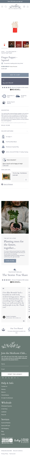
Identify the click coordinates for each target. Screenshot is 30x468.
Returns (3, 392)
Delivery (3, 389)
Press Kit (3, 414)
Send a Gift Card (5, 425)
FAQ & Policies (5, 395)
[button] (15, 67)
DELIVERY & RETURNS (7, 131)
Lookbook (3, 412)
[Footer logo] (11, 345)
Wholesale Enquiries (6, 406)
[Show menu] (2, 6)
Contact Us (4, 386)
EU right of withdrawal (7, 398)
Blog (2, 431)
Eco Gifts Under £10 (11, 51)
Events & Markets (5, 422)
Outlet (3, 434)
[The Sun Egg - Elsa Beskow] (6, 176)
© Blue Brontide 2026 (6, 450)
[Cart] (27, 6)
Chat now (5, 165)
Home (2, 51)
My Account (12, 453)
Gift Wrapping (5, 428)
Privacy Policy (4, 453)
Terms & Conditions (17, 450)
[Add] (26, 179)
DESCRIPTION (5, 110)
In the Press (4, 409)
